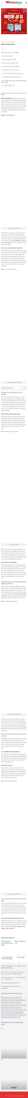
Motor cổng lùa (9, 80)
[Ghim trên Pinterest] (8, 85)
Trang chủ (4, 42)
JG (9, 1002)
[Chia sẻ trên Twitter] (5, 85)
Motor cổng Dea (5, 1005)
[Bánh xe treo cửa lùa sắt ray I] (14, 1074)
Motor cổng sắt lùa (6, 98)
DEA (2, 1002)
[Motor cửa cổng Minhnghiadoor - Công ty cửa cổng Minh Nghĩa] (14, 2)
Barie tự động (10, 997)
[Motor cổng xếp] (21, 947)
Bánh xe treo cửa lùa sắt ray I (14, 1085)
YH (19, 1017)
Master (12, 1002)
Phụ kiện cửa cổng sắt (6, 1017)
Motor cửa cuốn (14, 1010)
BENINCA (16, 997)
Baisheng (4, 997)
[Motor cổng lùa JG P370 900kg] (14, 1043)
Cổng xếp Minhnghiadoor (20, 1000)
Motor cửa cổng (4, 82)
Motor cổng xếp (20, 957)
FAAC (6, 1002)
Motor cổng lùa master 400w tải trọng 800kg (7, 958)
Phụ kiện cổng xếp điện (12, 1014)
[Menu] (2, 2)
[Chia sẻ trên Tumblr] (13, 85)
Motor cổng (11, 42)
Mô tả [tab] (2, 94)
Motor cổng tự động (22, 80)
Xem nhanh (14, 1087)
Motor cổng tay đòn (21, 1005)
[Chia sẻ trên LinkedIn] (10, 85)
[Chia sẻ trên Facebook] (2, 85)
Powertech (14, 1017)
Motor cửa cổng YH (6, 1012)
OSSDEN (3, 1014)
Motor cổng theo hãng (6, 1007)
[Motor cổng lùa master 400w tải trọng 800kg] (7, 947)
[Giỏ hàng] (26, 2)
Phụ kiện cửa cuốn (22, 1014)
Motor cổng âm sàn (6, 1010)
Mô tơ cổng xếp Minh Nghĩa (17, 1012)
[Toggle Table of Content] (23, 388)
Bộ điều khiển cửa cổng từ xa (8, 1000)
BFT (20, 997)
